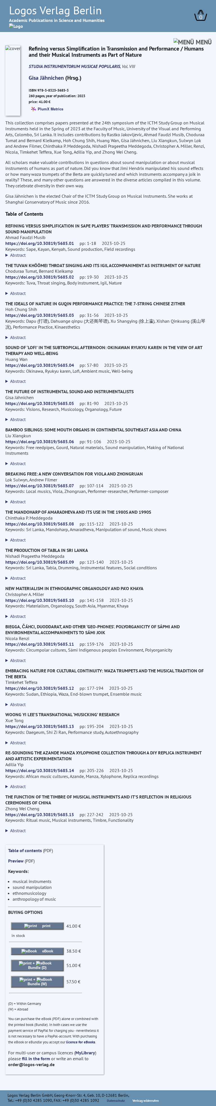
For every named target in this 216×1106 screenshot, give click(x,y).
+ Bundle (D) (37, 965)
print (45, 926)
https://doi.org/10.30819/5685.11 (39, 644)
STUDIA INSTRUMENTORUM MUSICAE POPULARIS (74, 66)
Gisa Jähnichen (46, 77)
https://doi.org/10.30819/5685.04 (39, 365)
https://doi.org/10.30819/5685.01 (39, 243)
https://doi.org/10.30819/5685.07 (39, 485)
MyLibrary (85, 1052)
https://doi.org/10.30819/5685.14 (39, 770)
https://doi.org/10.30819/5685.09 (39, 562)
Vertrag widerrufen (145, 1100)
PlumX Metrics (50, 108)
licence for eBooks (80, 1042)
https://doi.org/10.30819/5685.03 (39, 315)
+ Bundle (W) (37, 981)
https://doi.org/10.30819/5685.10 (39, 600)
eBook (47, 951)
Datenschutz (116, 1100)
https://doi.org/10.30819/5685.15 (39, 814)
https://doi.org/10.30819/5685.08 (39, 524)
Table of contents (25, 850)
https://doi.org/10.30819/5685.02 (39, 277)
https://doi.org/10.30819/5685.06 (39, 441)
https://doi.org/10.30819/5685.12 (39, 688)
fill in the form (36, 1058)
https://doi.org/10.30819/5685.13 (39, 726)
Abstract (18, 255)
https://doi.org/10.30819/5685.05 (39, 403)
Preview (16, 861)
